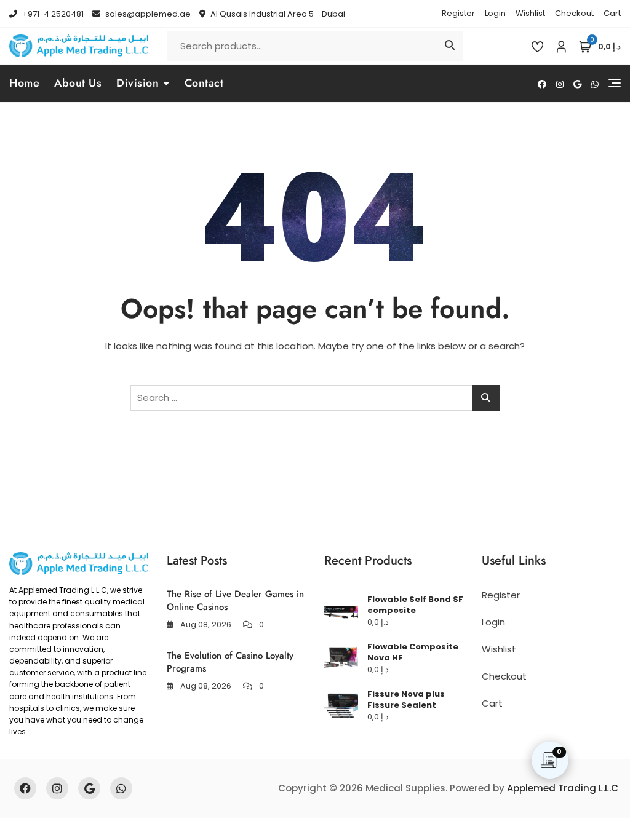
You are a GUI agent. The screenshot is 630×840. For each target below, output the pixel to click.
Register (458, 13)
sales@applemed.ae (147, 14)
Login (495, 13)
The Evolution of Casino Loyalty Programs (230, 662)
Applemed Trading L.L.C (562, 788)
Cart (612, 13)
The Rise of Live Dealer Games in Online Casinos (235, 600)
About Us (78, 83)
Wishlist (530, 13)
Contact (204, 83)
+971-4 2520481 (52, 14)
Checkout (574, 13)
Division (137, 83)
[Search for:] (315, 398)
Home (24, 83)
